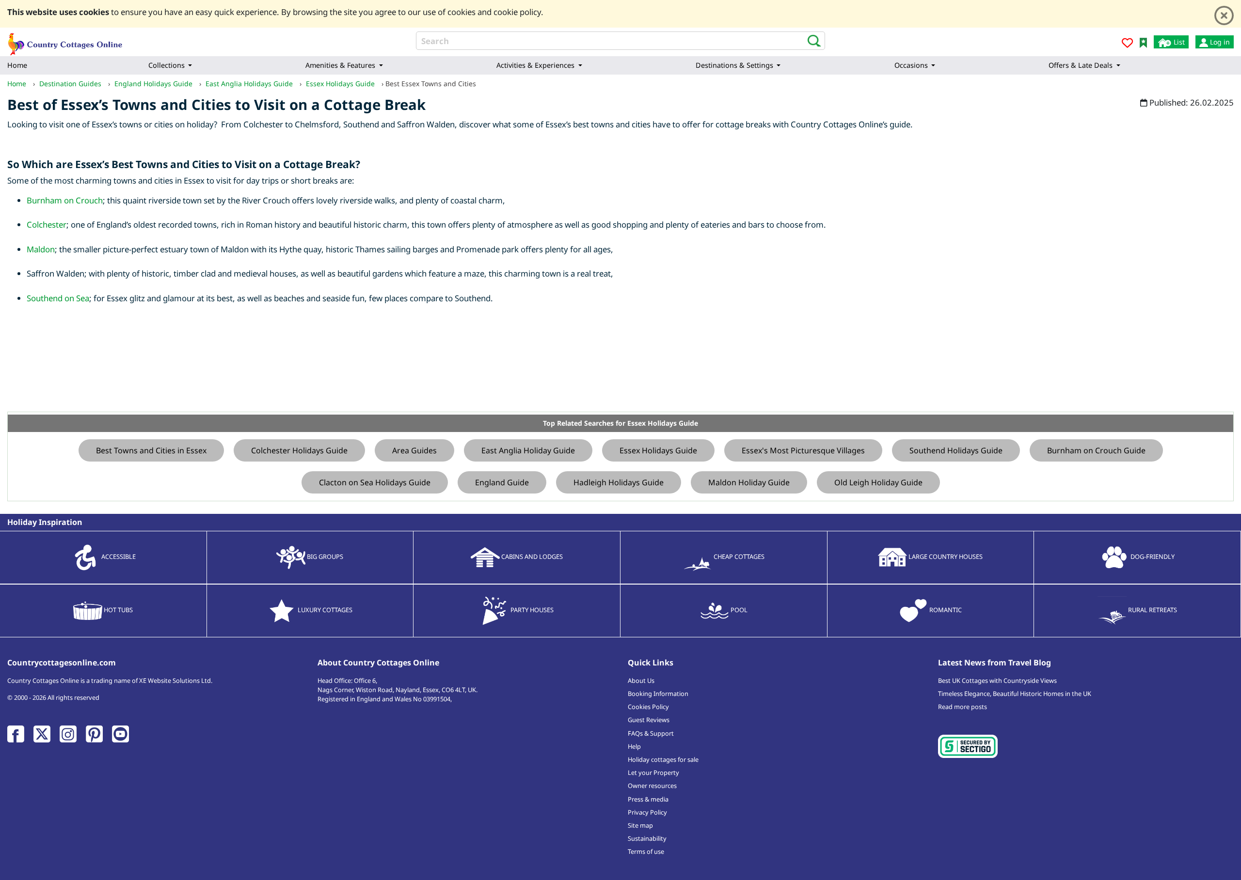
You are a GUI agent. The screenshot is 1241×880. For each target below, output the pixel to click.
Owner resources (652, 785)
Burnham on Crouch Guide (1096, 450)
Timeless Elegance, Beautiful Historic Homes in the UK (1014, 693)
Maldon (41, 249)
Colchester (46, 224)
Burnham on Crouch (65, 200)
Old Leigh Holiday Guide (878, 482)
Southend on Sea (58, 298)
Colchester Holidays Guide (299, 450)
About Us (641, 680)
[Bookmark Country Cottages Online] (1143, 41)
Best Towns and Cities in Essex (151, 450)
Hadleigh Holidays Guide (618, 482)
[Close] (1224, 15)
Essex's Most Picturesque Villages (803, 450)
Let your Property (653, 772)
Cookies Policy (648, 706)
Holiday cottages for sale (663, 759)
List (1178, 41)
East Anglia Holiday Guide (528, 450)
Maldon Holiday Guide (749, 482)
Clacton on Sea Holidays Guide (374, 482)
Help (634, 746)
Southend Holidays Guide (955, 450)
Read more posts (962, 706)
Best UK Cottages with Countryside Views (997, 680)
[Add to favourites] (1127, 44)
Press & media (648, 799)
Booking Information (658, 693)
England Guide (502, 482)
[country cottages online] (65, 40)
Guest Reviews (648, 719)
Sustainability (647, 838)
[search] (811, 40)
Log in (1219, 41)
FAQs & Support (651, 733)
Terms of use (646, 851)
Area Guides (414, 450)
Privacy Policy (647, 812)
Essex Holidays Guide (658, 450)
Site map (640, 825)
